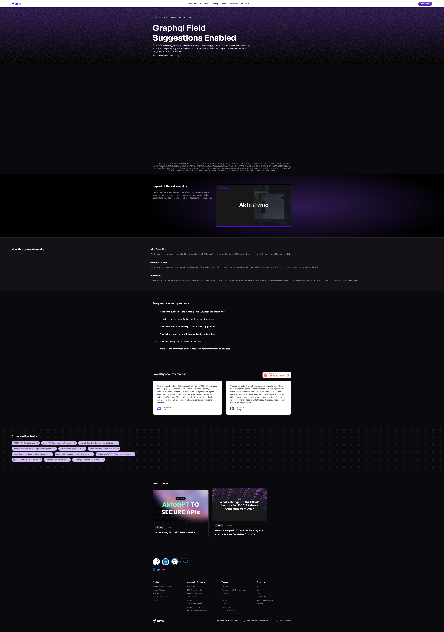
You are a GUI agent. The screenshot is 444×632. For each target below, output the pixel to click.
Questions (226, 607)
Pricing (215, 4)
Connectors (233, 4)
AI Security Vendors (194, 604)
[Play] (254, 206)
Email (259, 593)
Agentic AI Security (160, 590)
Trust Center (261, 597)
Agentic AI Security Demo (162, 586)
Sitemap (260, 604)
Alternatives (226, 593)
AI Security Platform (195, 607)
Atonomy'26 (227, 586)
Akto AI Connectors (160, 597)
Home (155, 17)
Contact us (261, 590)
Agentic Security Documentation (234, 590)
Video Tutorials (228, 611)
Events (223, 4)
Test (160, 17)
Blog (223, 597)
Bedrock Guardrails (194, 593)
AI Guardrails (192, 597)
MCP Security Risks (194, 590)
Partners (225, 600)
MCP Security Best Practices (198, 611)
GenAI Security (193, 586)
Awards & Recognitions (265, 600)
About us (260, 586)
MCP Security (158, 593)
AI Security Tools (193, 600)
